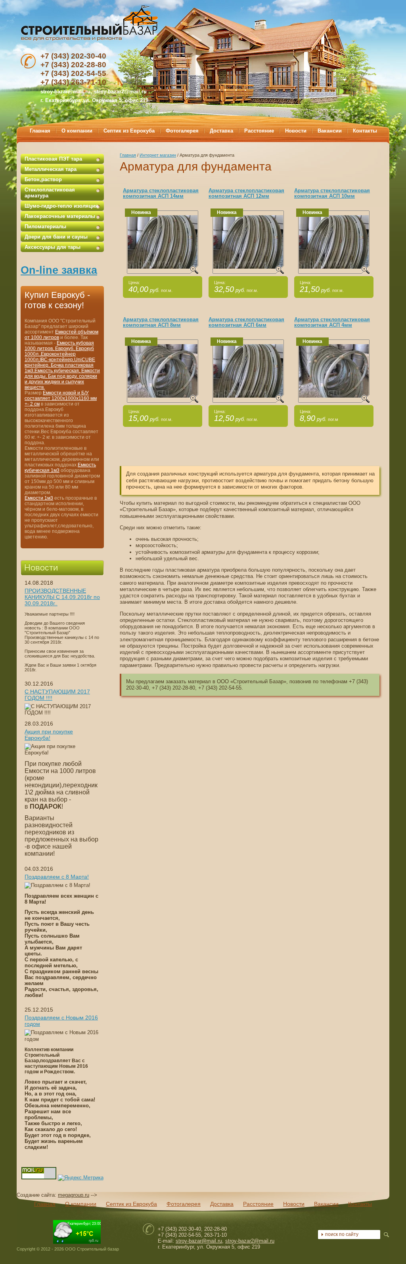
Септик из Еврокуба (131, 1204)
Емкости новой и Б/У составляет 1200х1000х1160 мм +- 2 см (61, 398)
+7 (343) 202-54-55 (73, 73)
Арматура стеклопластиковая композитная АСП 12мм (246, 193)
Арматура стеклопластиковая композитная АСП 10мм (332, 193)
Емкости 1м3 (39, 498)
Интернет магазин (158, 155)
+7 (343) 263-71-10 (73, 82)
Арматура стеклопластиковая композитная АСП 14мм (161, 193)
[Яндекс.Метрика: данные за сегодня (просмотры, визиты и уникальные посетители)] (80, 1178)
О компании (80, 1204)
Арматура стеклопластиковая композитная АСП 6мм (246, 322)
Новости (293, 1204)
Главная (128, 155)
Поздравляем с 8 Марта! (57, 877)
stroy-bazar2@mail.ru (120, 92)
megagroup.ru (73, 1195)
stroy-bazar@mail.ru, (66, 92)
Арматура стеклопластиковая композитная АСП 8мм (161, 322)
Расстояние (258, 1204)
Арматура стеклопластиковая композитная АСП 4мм (332, 322)
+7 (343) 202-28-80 (73, 65)
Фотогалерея (184, 1204)
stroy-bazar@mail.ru (199, 1241)
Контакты (360, 1204)
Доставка (222, 1204)
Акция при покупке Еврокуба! (49, 734)
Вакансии (326, 1204)
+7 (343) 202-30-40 (73, 56)
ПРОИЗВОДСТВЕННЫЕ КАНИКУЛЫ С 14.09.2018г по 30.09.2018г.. (62, 596)
